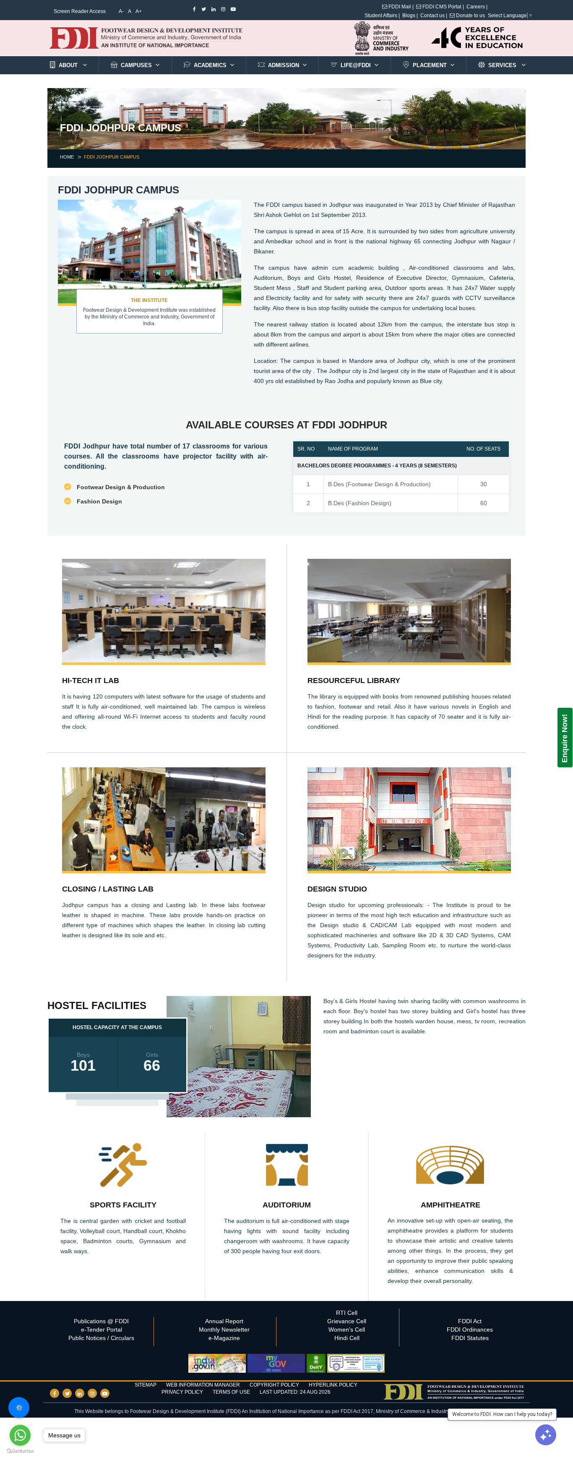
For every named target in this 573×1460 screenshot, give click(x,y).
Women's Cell (346, 1329)
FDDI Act (470, 1321)
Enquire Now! (564, 738)
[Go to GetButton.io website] (20, 1451)
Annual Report (224, 1321)
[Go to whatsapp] (20, 1435)
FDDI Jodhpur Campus (111, 156)
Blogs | (410, 15)
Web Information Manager (203, 1385)
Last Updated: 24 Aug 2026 (295, 1392)
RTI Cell (346, 1312)
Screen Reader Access (80, 11)
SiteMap (145, 1385)
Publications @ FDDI (101, 1321)
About (67, 65)
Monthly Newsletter (224, 1329)
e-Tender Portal (101, 1329)
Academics (210, 65)
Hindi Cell (346, 1338)
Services (503, 65)
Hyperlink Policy (333, 1385)
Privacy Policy (182, 1392)
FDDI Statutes (470, 1338)
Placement (430, 65)
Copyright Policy (274, 1385)
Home (67, 156)
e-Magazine (224, 1338)
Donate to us (470, 15)
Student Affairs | (382, 15)
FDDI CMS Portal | (442, 7)
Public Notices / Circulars (101, 1338)
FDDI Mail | (400, 7)
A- (121, 11)
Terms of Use (231, 1392)
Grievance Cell (346, 1321)
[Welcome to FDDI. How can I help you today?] (545, 1434)
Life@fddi (356, 65)
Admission (283, 65)
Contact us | (433, 15)
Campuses (136, 65)
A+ (138, 11)
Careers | (476, 7)
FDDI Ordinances (470, 1329)
